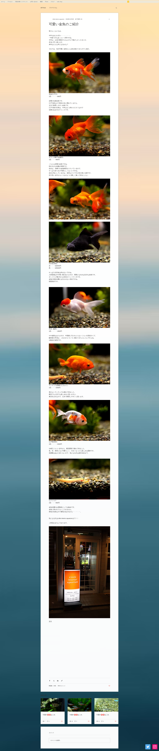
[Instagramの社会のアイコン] (154, 746)
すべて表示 (115, 695)
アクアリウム (53, 7)
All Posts (43, 7)
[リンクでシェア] (62, 680)
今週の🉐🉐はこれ (49, 715)
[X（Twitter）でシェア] (53, 680)
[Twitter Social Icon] (147, 746)
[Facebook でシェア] (49, 680)
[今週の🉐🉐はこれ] (53, 705)
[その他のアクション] (109, 19)
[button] (128, 1)
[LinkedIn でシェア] (58, 680)
